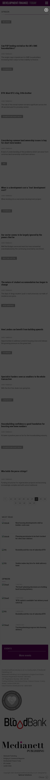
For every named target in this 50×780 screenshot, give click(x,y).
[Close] (46, 10)
